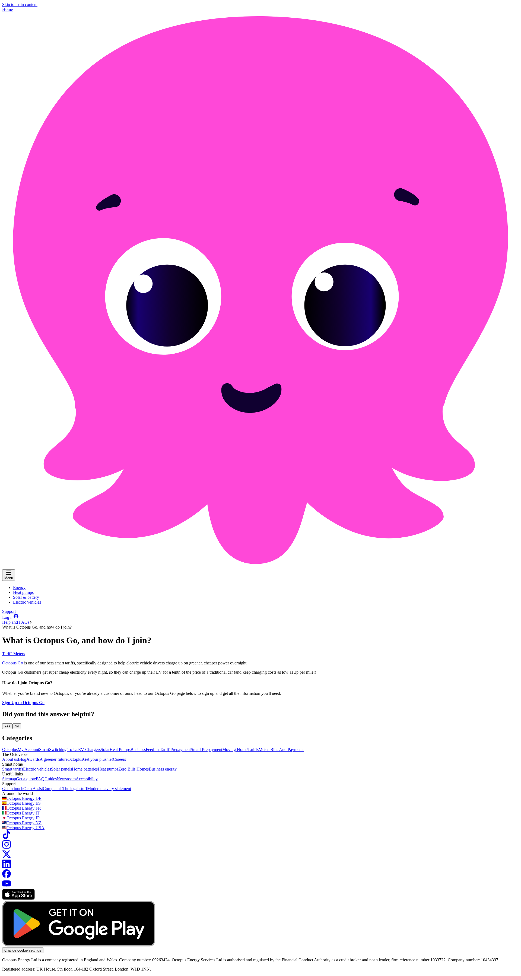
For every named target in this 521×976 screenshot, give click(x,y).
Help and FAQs (15, 622)
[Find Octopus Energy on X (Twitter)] (6, 857)
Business (138, 749)
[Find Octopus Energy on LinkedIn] (6, 866)
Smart (44, 749)
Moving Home (234, 749)
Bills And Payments (287, 749)
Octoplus (10, 749)
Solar (105, 749)
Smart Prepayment (206, 749)
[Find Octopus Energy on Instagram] (6, 847)
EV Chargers (89, 749)
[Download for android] (78, 945)
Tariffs (7, 653)
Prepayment (180, 749)
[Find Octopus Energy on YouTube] (6, 886)
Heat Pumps (120, 749)
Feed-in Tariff (158, 749)
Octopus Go (12, 663)
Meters (19, 653)
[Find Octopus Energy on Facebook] (6, 876)
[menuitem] (19, 587)
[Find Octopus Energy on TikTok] (6, 837)
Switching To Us (63, 749)
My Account (28, 749)
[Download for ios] (18, 898)
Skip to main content (19, 4)
